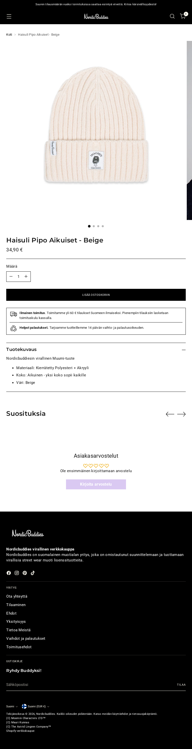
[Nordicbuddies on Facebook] (9, 573)
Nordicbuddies (45, 714)
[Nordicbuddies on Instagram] (17, 573)
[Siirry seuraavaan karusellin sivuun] (181, 414)
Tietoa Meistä (18, 630)
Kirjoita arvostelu (96, 484)
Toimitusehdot (19, 647)
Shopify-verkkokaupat (20, 731)
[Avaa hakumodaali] (172, 16)
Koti (9, 34)
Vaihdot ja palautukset (25, 638)
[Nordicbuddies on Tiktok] (33, 573)
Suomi (10, 706)
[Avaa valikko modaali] (9, 16)
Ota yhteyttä (16, 596)
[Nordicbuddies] (96, 16)
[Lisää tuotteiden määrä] (26, 277)
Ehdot (11, 613)
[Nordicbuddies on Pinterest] (25, 573)
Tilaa (181, 684)
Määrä (11, 266)
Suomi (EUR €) (37, 706)
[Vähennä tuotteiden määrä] (11, 277)
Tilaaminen (16, 605)
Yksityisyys (16, 621)
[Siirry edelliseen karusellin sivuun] (170, 414)
